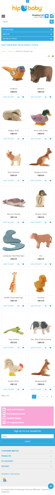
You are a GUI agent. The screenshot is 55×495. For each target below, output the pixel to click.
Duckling (40, 298)
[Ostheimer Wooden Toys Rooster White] (13, 354)
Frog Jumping (13, 339)
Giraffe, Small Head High (13, 298)
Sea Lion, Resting (13, 214)
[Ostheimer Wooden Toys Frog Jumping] (13, 312)
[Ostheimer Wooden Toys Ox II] (41, 229)
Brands (10, 51)
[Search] (52, 22)
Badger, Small (13, 130)
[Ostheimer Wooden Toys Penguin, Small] (41, 187)
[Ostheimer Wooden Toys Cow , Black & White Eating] (41, 312)
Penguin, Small (41, 214)
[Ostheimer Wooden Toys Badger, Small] (13, 104)
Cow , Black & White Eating (41, 339)
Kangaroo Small (41, 381)
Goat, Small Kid (13, 172)
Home (3, 51)
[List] (53, 56)
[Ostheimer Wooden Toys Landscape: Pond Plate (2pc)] (13, 229)
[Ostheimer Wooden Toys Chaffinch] (13, 62)
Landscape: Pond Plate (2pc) (13, 256)
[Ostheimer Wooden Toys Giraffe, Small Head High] (13, 271)
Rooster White (13, 381)
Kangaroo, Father (40, 172)
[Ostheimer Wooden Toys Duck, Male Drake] (41, 104)
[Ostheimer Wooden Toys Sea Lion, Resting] (13, 187)
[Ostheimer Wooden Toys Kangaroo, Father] (41, 145)
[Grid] (49, 56)
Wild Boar (40, 89)
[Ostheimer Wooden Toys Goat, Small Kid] (13, 145)
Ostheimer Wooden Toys (24, 51)
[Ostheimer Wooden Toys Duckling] (41, 271)
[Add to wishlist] (23, 97)
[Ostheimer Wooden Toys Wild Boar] (41, 62)
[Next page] (51, 397)
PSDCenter (36, 489)
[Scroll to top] (51, 486)
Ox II (40, 256)
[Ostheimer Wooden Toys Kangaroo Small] (41, 354)
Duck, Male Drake (41, 130)
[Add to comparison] (18, 97)
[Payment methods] (4, 480)
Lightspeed (5, 492)
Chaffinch (13, 89)
